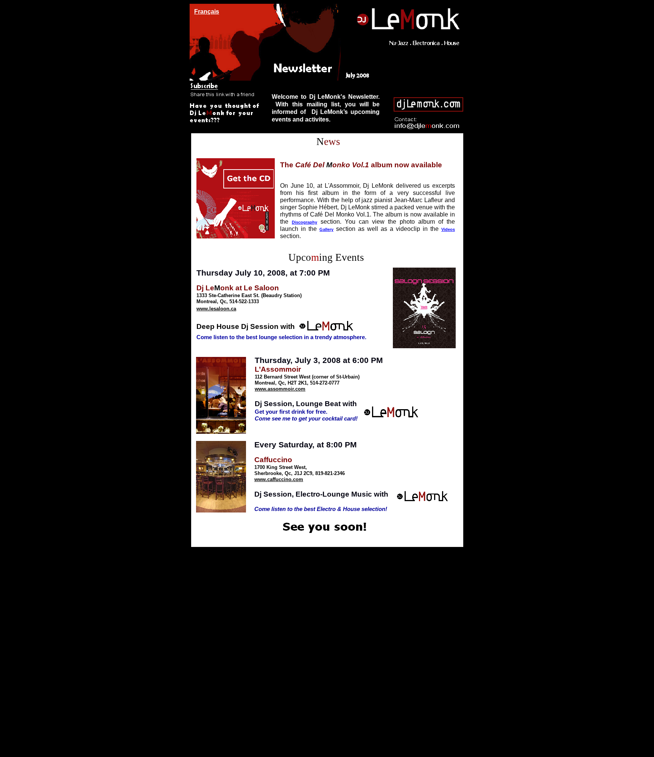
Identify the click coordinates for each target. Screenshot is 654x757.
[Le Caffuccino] (326, 511)
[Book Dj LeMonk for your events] (225, 118)
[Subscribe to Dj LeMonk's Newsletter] (224, 98)
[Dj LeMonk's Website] (325, 242)
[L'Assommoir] (330, 425)
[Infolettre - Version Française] (206, 14)
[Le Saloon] (321, 342)
